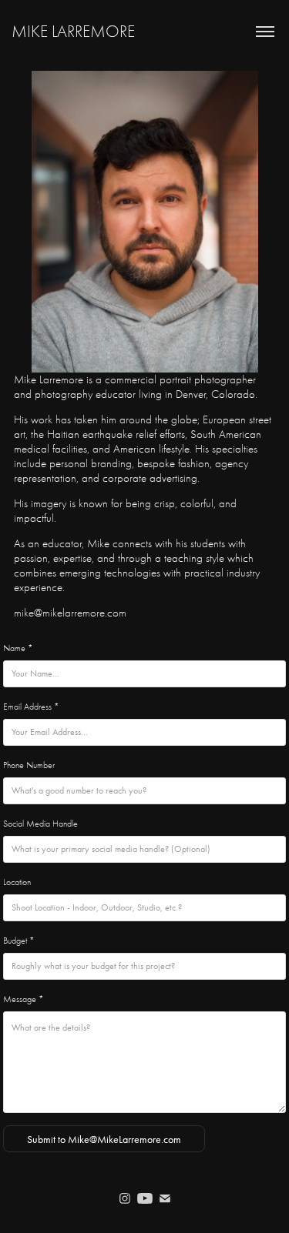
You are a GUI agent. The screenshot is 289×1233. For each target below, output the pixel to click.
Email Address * (31, 706)
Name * (18, 648)
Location (17, 882)
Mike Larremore (73, 32)
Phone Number (29, 765)
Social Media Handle (40, 823)
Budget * (19, 940)
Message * (23, 999)
